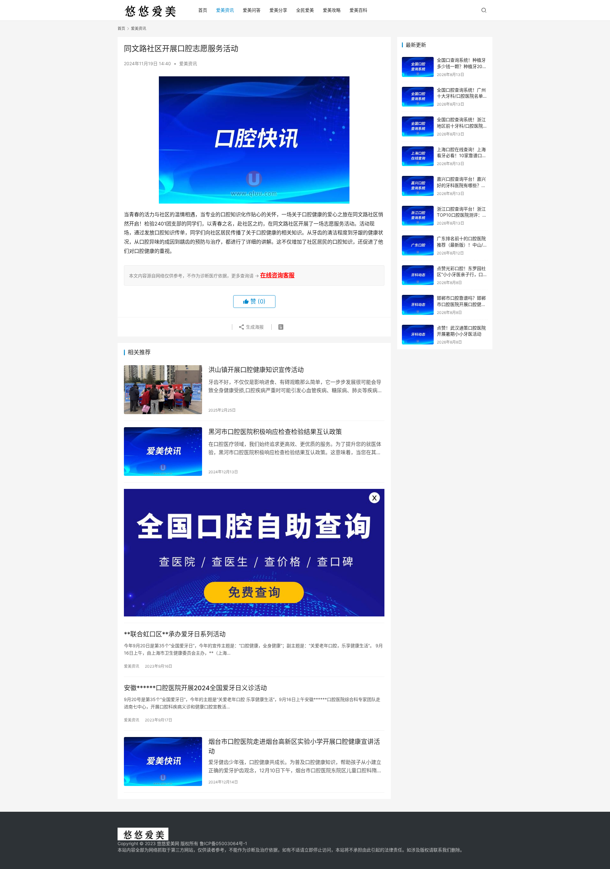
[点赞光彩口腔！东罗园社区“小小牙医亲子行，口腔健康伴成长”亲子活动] (418, 275)
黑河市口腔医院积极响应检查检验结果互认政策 (275, 432)
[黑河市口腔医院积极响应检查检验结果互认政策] (163, 451)
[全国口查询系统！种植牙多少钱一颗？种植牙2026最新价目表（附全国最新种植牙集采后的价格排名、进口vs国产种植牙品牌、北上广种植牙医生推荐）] (418, 67)
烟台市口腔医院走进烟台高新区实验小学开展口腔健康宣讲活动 (294, 746)
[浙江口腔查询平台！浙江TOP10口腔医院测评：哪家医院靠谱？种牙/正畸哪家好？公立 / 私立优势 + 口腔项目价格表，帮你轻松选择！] (418, 216)
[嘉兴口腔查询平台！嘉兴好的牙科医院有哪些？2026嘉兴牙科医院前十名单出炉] (418, 186)
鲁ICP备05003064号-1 (223, 843)
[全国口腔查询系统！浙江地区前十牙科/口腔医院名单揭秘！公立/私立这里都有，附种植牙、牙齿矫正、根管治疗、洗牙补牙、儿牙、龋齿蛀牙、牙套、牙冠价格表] (418, 126)
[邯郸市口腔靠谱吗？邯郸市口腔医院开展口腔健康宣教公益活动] (418, 305)
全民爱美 (305, 10)
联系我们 (442, 849)
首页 (202, 10)
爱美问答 (252, 10)
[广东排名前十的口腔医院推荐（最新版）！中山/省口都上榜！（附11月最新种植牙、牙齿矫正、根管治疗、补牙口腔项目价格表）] (418, 245)
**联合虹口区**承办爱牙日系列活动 (175, 634)
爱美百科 (358, 10)
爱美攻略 (332, 10)
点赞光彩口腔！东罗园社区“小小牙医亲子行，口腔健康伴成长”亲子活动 (462, 274)
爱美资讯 (225, 10)
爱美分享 (278, 10)
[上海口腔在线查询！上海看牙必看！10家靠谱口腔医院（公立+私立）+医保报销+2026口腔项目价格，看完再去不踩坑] (418, 156)
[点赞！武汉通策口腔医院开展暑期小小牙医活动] (418, 335)
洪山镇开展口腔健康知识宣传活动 (256, 370)
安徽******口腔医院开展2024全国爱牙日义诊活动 (195, 688)
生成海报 (254, 327)
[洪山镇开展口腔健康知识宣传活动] (163, 389)
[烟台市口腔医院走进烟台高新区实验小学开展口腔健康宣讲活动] (163, 761)
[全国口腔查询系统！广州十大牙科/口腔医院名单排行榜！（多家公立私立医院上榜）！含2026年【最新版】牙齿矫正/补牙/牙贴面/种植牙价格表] (418, 97)
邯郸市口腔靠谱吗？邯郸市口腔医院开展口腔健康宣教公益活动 (461, 304)
